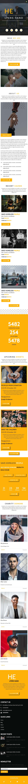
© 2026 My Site (14, 778)
